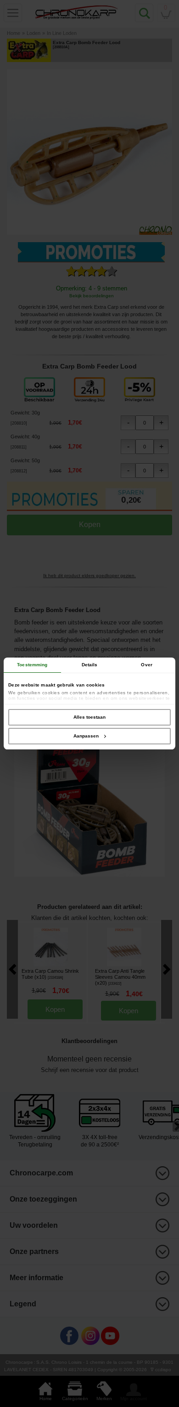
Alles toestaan (89, 717)
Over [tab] (146, 664)
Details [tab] (90, 664)
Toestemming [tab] (32, 664)
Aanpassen (86, 735)
